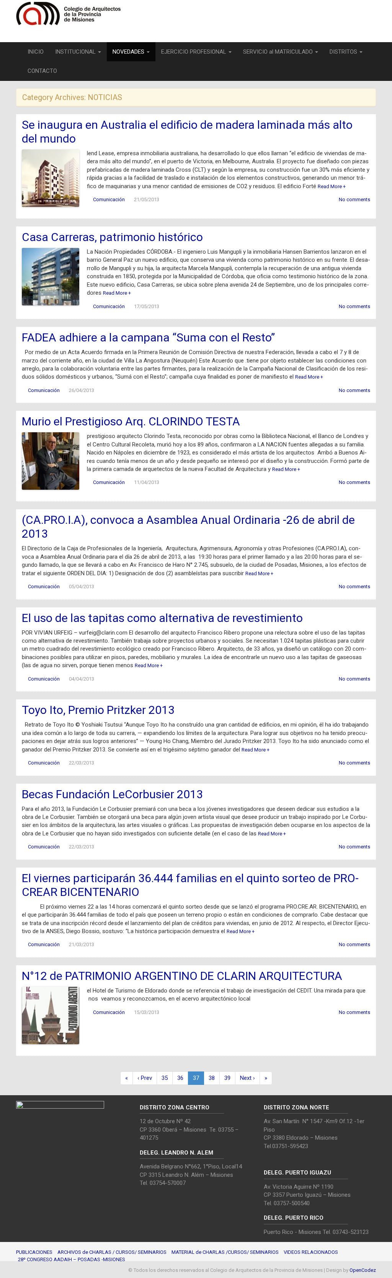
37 (196, 1078)
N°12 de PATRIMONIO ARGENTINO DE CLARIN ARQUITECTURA (182, 976)
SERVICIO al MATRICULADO (278, 51)
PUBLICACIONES (34, 1252)
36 (180, 1078)
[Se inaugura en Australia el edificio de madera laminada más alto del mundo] (50, 177)
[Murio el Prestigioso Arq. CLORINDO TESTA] (50, 460)
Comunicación (109, 199)
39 (227, 1078)
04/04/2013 (81, 679)
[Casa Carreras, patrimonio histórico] (50, 276)
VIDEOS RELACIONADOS (311, 1252)
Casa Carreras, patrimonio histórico (112, 237)
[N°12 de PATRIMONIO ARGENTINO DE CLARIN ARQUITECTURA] (50, 1015)
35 (165, 1078)
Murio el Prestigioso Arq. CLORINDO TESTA (131, 421)
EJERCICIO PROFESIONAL (194, 51)
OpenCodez (363, 1270)
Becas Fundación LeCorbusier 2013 (112, 794)
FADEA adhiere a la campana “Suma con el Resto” (148, 337)
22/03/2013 (81, 763)
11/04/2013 (146, 482)
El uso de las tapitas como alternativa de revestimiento (162, 618)
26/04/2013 (81, 390)
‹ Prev (144, 1078)
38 (212, 1078)
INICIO (36, 51)
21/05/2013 (146, 199)
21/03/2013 (81, 944)
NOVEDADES (129, 51)
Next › (247, 1078)
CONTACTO (42, 70)
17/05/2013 (146, 306)
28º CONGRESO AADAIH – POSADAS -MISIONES (71, 1259)
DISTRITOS (344, 51)
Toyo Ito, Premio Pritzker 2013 (98, 710)
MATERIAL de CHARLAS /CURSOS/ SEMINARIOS (225, 1252)
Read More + (332, 186)
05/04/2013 (81, 586)
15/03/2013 (146, 1012)
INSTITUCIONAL (76, 51)
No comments (354, 199)
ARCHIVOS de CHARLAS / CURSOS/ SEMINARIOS (112, 1252)
